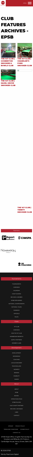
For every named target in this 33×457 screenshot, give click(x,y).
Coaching (16, 359)
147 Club (16, 326)
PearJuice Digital (12, 454)
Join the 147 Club (16, 333)
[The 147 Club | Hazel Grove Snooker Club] (8, 74)
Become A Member (16, 297)
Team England (16, 366)
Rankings (16, 310)
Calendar (16, 290)
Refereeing (16, 356)
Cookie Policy (24, 429)
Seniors (16, 372)
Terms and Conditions (11, 429)
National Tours (16, 307)
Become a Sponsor (16, 408)
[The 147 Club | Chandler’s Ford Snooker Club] (24, 50)
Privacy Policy (20, 426)
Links (16, 412)
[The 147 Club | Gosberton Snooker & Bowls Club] (8, 50)
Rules (16, 316)
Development (16, 353)
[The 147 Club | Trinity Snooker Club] (24, 138)
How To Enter (16, 293)
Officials (16, 313)
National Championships (16, 303)
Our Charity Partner (16, 405)
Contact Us (16, 432)
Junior (16, 379)
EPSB (16, 392)
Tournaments (16, 284)
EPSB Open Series (16, 300)
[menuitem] (16, 284)
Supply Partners (16, 339)
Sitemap (10, 426)
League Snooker (16, 362)
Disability (17, 376)
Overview (16, 287)
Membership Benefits (16, 336)
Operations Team (16, 399)
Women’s (16, 369)
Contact (16, 415)
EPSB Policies (16, 402)
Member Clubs (16, 343)
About (16, 389)
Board (16, 395)
